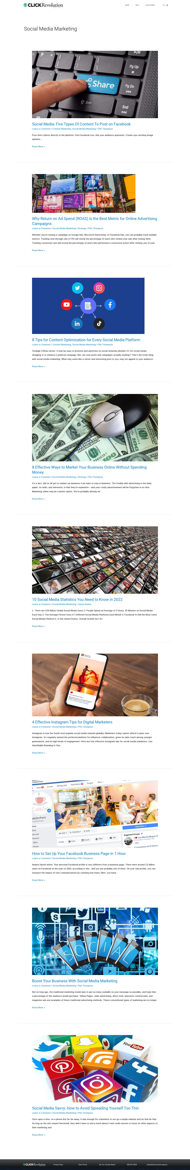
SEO (137, 5)
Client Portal (82, 1164)
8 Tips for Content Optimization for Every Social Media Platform (86, 340)
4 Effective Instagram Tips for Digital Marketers (72, 722)
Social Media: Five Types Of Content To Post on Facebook (81, 124)
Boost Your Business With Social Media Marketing (74, 981)
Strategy (81, 228)
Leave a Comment (41, 129)
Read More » (38, 146)
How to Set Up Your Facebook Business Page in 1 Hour (79, 853)
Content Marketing (61, 129)
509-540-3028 (132, 1164)
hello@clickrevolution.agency (157, 1164)
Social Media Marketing (84, 129)
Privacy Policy (58, 1164)
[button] (164, 5)
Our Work (149, 5)
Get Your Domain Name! (107, 1164)
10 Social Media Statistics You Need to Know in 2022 (77, 599)
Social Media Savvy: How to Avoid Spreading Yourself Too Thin (85, 1108)
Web (127, 5)
